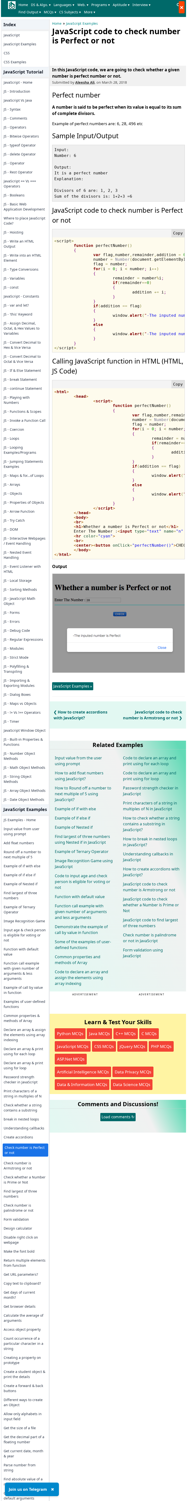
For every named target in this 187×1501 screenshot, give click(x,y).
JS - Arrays (12, 484)
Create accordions (18, 1137)
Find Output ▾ (30, 12)
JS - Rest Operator (18, 172)
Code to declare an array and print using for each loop (149, 760)
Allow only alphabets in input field (23, 1416)
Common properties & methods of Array (22, 1018)
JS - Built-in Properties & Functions (23, 742)
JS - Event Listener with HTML (22, 569)
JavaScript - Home (18, 82)
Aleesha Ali (84, 82)
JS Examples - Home (20, 820)
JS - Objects (13, 493)
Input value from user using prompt (21, 831)
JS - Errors (12, 621)
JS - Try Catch (14, 520)
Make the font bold (19, 1251)
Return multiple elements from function (25, 1263)
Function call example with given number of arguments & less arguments (21, 971)
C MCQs (149, 1033)
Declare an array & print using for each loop (23, 1051)
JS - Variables (14, 278)
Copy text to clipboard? (22, 1283)
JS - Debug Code (17, 630)
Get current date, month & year (23, 1453)
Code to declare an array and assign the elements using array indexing (81, 977)
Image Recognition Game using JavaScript (84, 863)
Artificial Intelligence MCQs (83, 1072)
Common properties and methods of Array (77, 959)
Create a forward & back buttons (23, 1388)
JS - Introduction (17, 91)
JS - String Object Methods (17, 779)
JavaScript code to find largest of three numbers (150, 922)
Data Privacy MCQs (133, 1072)
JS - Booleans (14, 195)
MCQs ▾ (50, 12)
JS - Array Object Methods (25, 790)
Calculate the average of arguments (23, 1318)
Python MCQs (70, 1033)
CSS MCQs (104, 1046)
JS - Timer (11, 721)
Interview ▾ (141, 4)
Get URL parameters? (21, 1274)
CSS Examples (15, 62)
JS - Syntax (12, 109)
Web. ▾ (82, 4)
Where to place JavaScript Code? (24, 221)
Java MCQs (99, 1033)
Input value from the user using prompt (78, 760)
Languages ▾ (64, 4)
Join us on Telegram (28, 1489)
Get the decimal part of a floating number (24, 1439)
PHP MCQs (161, 1046)
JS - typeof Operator (20, 145)
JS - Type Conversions (21, 269)
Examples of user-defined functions (24, 1004)
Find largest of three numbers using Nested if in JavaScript (82, 839)
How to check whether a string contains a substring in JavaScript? (151, 823)
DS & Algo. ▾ (41, 4)
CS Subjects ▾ (70, 12)
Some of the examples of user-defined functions (83, 944)
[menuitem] (24, 4)
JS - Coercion (14, 429)
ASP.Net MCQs (70, 1059)
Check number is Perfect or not (25, 1150)
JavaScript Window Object (25, 730)
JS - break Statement (20, 379)
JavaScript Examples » (72, 686)
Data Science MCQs (131, 1084)
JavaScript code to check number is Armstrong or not (149, 886)
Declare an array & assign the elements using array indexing (25, 1034)
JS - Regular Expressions (23, 639)
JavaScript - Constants (21, 296)
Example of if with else (22, 866)
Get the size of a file (20, 1428)
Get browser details (20, 1306)
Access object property (22, 1329)
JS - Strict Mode (16, 657)
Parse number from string (20, 1467)
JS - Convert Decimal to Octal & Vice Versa (22, 359)
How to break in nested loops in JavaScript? (150, 841)
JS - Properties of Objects (24, 502)
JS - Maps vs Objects (20, 703)
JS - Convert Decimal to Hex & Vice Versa (22, 345)
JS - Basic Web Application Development (24, 206)
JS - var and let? (16, 305)
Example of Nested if (20, 884)
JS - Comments (15, 118)
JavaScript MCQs (72, 1046)
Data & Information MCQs (82, 1084)
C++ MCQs (126, 1033)
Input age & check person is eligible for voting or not (25, 935)
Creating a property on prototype (22, 1360)
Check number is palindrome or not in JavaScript (149, 937)
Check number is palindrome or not (18, 1208)
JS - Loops (11, 438)
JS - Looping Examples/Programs (20, 450)
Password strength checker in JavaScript (20, 1079)
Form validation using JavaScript (143, 952)
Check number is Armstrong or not (18, 1165)
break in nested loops (21, 1119)
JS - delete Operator (20, 154)
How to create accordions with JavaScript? (151, 871)
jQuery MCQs (132, 1046)
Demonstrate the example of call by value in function (81, 929)
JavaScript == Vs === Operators (20, 183)
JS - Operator (14, 163)
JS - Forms (12, 612)
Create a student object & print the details (24, 1374)
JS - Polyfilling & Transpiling (16, 669)
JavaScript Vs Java (18, 100)
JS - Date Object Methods (24, 799)
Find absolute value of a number (23, 1481)
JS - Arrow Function (19, 511)
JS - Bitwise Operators (21, 136)
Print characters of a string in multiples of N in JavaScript (150, 805)
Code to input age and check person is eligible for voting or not (82, 881)
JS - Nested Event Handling (17, 555)
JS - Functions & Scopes (22, 411)
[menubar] (96, 8)
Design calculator (18, 1228)
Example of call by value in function (23, 990)
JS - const (11, 287)
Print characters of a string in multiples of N (23, 1093)
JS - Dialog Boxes (17, 694)
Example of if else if (20, 875)
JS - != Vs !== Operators (22, 712)
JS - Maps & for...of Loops (24, 475)
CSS (7, 53)
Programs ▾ (100, 4)
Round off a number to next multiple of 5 (22, 854)
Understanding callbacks (24, 1128)
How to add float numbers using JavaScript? (79, 775)
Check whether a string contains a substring (23, 1107)
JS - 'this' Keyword (18, 314)
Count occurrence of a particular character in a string (23, 1343)
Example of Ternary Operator (19, 909)
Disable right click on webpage (21, 1240)
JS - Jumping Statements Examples (23, 464)
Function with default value (21, 952)
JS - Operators (15, 127)
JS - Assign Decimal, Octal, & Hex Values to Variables (21, 328)
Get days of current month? (19, 1295)
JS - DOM (11, 529)
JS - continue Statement (23, 388)
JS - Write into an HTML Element (22, 258)
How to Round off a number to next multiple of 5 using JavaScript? (83, 793)
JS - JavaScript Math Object (19, 601)
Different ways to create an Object (23, 1402)
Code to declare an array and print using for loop (149, 775)
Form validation (16, 1219)
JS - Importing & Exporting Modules (19, 683)
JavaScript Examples (20, 44)
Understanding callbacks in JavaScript (148, 856)
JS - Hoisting (13, 232)
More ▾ (89, 12)
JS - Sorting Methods (20, 589)
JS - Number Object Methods (19, 756)
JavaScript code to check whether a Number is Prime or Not (151, 904)
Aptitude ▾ (121, 4)
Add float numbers (19, 843)
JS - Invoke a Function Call (25, 420)
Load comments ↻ (118, 1117)
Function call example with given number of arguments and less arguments (81, 911)
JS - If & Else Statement (22, 370)
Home (23, 4)
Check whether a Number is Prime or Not (25, 1180)
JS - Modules (14, 648)
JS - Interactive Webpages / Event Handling (25, 541)
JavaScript (12, 35)
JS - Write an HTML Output (19, 244)
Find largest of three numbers (20, 895)
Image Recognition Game (24, 921)
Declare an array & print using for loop (23, 1065)
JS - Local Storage (18, 580)
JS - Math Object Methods (24, 767)
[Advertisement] (109, 54)
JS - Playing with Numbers (17, 400)
